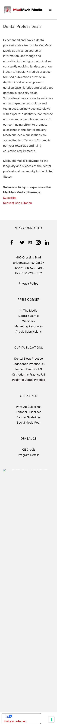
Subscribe (9, 197)
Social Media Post (28, 422)
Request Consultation (17, 203)
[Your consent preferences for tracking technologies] (51, 719)
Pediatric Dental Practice (28, 379)
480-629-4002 (32, 273)
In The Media (28, 310)
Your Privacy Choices (24, 716)
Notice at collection (15, 721)
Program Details (28, 455)
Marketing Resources (28, 326)
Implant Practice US (28, 369)
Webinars (28, 321)
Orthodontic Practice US (28, 374)
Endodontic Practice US (28, 364)
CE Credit (28, 449)
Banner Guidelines (28, 417)
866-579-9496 (34, 268)
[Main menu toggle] (50, 9)
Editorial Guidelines (28, 412)
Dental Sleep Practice (28, 358)
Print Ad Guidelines (28, 406)
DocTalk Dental (28, 315)
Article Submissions (29, 331)
